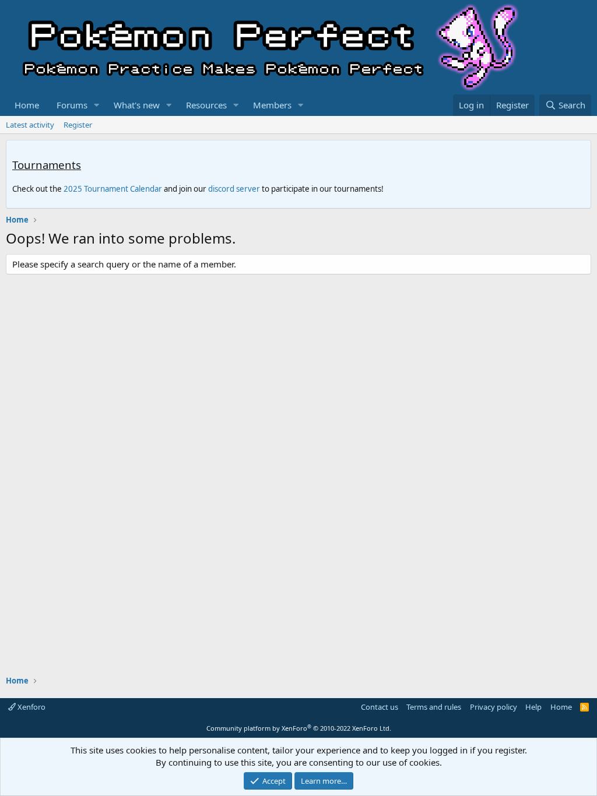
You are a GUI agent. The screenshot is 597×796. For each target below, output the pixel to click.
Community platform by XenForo (298, 728)
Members (272, 105)
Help (533, 707)
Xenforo (30, 707)
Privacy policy (493, 707)
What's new (137, 105)
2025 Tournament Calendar (113, 189)
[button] (97, 105)
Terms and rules (433, 707)
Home (27, 105)
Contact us (379, 707)
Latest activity (30, 124)
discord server (234, 189)
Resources (206, 105)
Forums (72, 105)
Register (78, 124)
